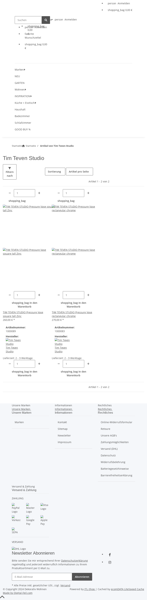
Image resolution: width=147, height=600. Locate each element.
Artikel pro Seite (79, 171)
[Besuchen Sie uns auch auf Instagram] (110, 562)
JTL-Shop (90, 589)
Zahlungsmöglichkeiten (115, 442)
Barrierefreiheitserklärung (116, 475)
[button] (120, 3)
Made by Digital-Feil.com (17, 593)
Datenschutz (108, 455)
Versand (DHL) (109, 448)
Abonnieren (82, 576)
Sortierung (54, 171)
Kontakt (62, 422)
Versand (65, 585)
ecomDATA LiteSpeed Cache (127, 589)
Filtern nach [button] (10, 173)
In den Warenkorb (24, 304)
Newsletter (64, 435)
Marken (19, 422)
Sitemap (63, 429)
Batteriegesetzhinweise (115, 468)
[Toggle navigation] (24, 57)
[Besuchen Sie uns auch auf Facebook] (110, 554)
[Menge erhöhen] (39, 193)
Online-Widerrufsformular (116, 422)
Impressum (64, 442)
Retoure (105, 429)
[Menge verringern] (10, 193)
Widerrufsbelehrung (113, 462)
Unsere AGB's (109, 435)
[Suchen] (46, 20)
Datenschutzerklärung (74, 560)
